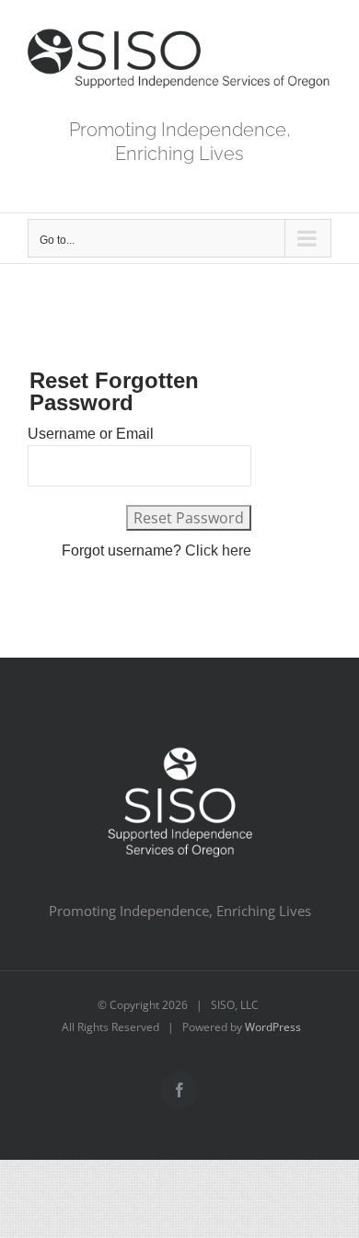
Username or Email (91, 433)
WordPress (273, 1027)
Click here (218, 550)
